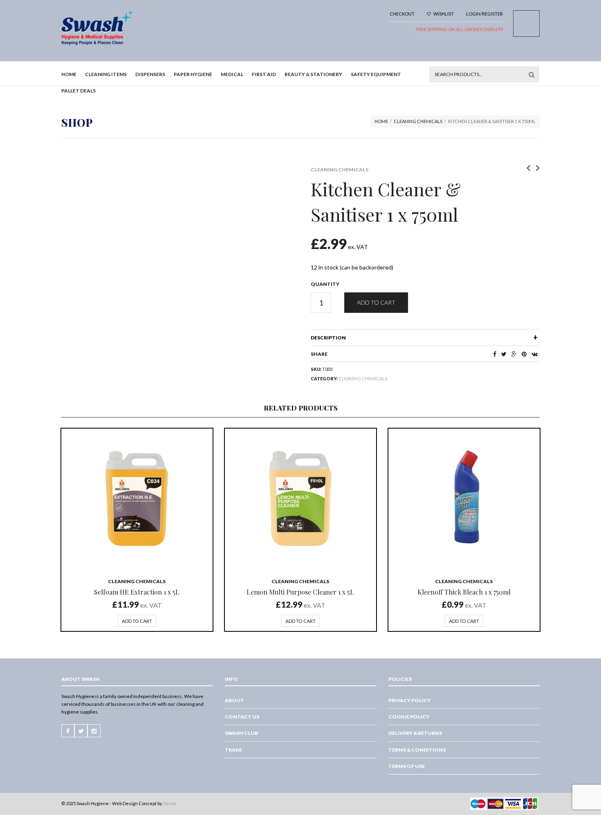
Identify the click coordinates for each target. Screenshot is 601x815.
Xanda (170, 803)
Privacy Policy (409, 700)
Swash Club (241, 733)
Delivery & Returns (415, 733)
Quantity (325, 284)
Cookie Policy (408, 717)
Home (68, 74)
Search (531, 74)
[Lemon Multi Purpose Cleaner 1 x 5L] (300, 499)
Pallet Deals (78, 91)
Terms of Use (406, 766)
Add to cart (376, 302)
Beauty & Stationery (313, 74)
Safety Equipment (376, 74)
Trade (233, 750)
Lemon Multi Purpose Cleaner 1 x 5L (300, 592)
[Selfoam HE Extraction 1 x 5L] (137, 499)
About (234, 700)
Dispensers (150, 74)
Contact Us (242, 717)
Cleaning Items (106, 74)
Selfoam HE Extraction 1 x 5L (136, 592)
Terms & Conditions (417, 750)
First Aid (264, 74)
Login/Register (484, 13)
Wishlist (443, 13)
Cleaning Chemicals (418, 121)
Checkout (402, 13)
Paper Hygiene (193, 74)
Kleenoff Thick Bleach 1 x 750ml (464, 592)
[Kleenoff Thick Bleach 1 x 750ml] (464, 499)
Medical (232, 74)
